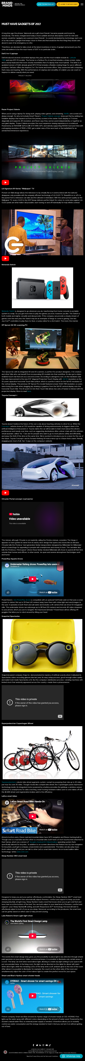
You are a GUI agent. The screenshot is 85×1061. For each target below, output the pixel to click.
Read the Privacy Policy (33, 1056)
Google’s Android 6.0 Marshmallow (43, 842)
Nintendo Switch (8, 311)
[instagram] (44, 1045)
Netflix (66, 114)
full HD (65, 379)
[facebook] (34, 1045)
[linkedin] (40, 1045)
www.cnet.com (22, 852)
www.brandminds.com (50, 1051)
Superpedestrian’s (9, 782)
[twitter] (37, 1045)
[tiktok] (50, 1045)
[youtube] (47, 1045)
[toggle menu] (82, 4)
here (29, 391)
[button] (71, 1056)
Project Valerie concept (51, 116)
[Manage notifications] (5, 1052)
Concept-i (6, 426)
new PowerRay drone (21, 600)
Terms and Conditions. (51, 1056)
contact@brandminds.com (36, 1051)
